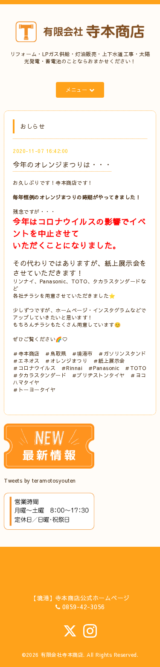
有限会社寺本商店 (62, 654)
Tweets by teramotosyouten (40, 480)
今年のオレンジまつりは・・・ (62, 164)
